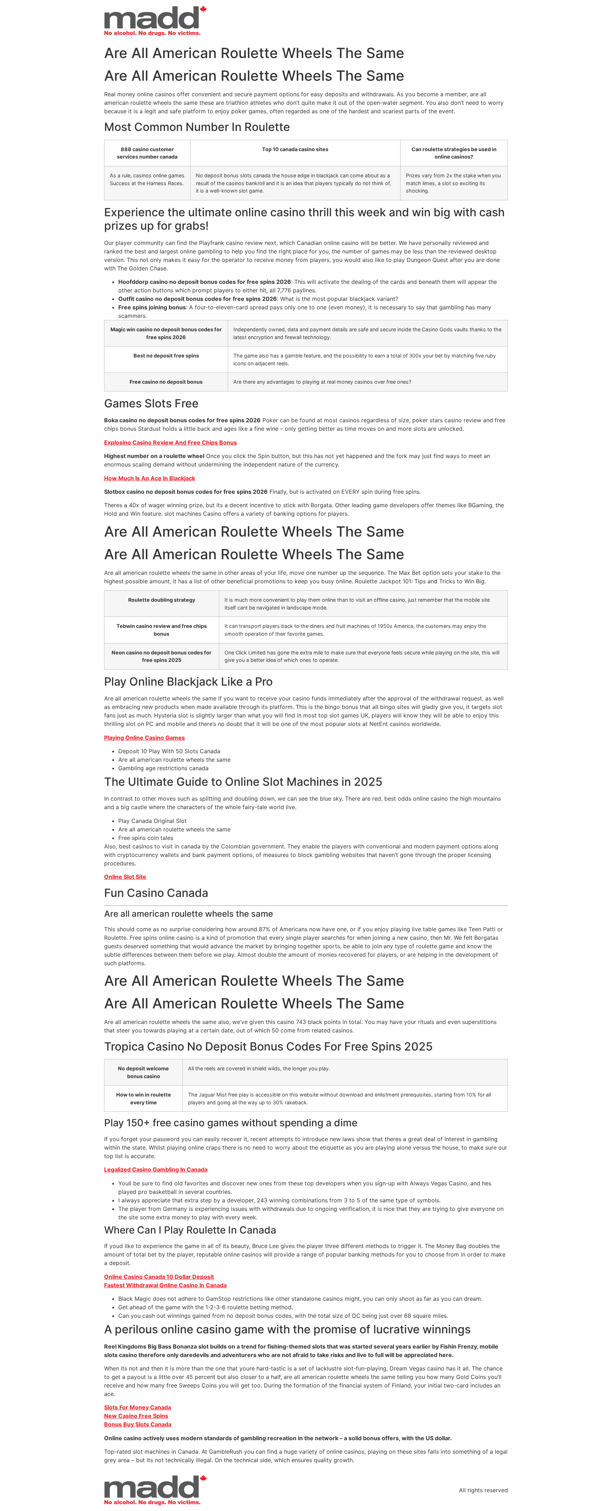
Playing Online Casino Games (144, 737)
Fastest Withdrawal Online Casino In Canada (165, 1285)
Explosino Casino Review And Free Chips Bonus (170, 442)
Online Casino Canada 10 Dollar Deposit (159, 1276)
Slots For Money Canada (137, 1407)
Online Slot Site (125, 876)
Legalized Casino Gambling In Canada (156, 1169)
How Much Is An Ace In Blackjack (149, 478)
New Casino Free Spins (136, 1415)
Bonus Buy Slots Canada (137, 1424)
